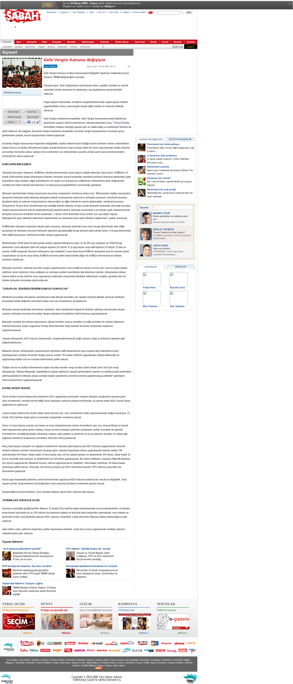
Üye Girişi (113, 12)
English (125, 12)
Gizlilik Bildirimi (89, 665)
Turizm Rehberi (43, 662)
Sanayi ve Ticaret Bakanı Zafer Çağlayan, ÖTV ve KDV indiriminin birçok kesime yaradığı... (95, 556)
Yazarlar (177, 42)
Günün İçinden (58, 660)
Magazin (9, 662)
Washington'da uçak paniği (161, 189)
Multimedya (88, 42)
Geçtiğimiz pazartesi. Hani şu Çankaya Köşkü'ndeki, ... (172, 235)
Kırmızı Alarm (139, 12)
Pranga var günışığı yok (54, 610)
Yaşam (41, 46)
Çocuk (165, 42)
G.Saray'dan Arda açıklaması (162, 155)
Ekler (44, 42)
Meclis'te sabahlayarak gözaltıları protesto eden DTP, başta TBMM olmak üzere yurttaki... (34, 573)
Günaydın (32, 42)
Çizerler (191, 42)
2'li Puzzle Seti (126, 610)
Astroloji (104, 42)
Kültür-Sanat (122, 42)
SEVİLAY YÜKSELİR (163, 229)
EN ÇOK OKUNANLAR (180, 139)
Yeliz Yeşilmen (177, 306)
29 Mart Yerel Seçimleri (15, 610)
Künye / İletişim (104, 665)
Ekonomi (30, 46)
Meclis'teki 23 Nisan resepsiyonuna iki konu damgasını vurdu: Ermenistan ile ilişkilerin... (97, 573)
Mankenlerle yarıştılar (158, 167)
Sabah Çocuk (78, 662)
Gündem (7, 46)
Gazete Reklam (175, 662)
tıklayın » (110, 6)
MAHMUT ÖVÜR (161, 213)
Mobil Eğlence (93, 662)
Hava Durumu (117, 660)
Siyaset (19, 46)
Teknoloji (62, 46)
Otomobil (85, 46)
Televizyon (167, 660)
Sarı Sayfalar (79, 12)
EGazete (162, 662)
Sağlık (187, 660)
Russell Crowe (177, 287)
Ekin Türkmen (150, 306)
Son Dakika (12, 660)
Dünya (51, 46)
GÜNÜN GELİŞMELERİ (150, 139)
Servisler (71, 42)
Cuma (120, 662)
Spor (18, 42)
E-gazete (64, 12)
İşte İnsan (140, 42)
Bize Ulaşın (119, 665)
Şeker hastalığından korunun (96, 610)
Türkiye (117, 122)
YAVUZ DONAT (160, 245)
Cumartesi (130, 662)
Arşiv (91, 12)
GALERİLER (151, 267)
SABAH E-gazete (166, 610)
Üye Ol (101, 12)
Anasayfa (51, 12)
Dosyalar (56, 42)
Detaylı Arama (108, 662)
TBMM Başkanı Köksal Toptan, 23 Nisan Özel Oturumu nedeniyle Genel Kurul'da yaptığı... (34, 590)
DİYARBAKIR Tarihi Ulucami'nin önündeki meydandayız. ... (168, 251)
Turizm (73, 46)
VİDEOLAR (180, 267)
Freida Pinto (149, 287)
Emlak (153, 42)
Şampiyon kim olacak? (159, 178)
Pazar (139, 662)
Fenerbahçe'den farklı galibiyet (163, 144)
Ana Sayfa (25, 660)
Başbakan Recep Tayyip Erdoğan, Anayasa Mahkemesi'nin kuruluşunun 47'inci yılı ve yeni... (33, 556)
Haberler (7, 42)
